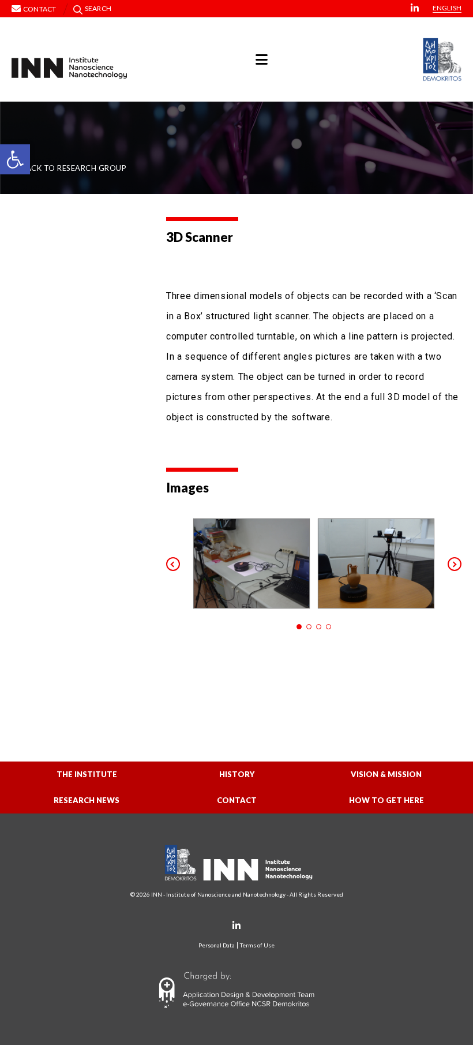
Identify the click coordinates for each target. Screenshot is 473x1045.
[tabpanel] (251, 563)
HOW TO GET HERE (386, 800)
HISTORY (236, 774)
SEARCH (98, 8)
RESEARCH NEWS (86, 800)
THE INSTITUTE (87, 774)
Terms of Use (257, 945)
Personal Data (216, 945)
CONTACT (237, 800)
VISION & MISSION (386, 774)
